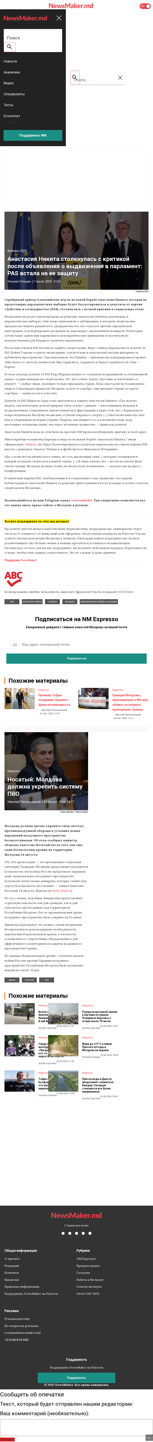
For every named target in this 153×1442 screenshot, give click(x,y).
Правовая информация (21, 1286)
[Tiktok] (83, 1233)
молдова (70, 601)
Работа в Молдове (90, 1280)
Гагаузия (83, 1272)
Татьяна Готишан (19, 281)
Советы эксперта (89, 1286)
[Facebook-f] (63, 1233)
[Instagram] (76, 1233)
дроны (12, 980)
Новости (43, 689)
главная (52, 601)
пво (47, 980)
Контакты (11, 1272)
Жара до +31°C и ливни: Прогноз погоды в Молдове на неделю (97, 1047)
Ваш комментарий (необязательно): (44, 1413)
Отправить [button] (7, 1439)
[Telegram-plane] (89, 1233)
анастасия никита (32, 601)
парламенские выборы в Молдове (98, 601)
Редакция (11, 1266)
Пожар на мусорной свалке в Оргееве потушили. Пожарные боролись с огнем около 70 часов (99, 1016)
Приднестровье (88, 1266)
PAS (12, 601)
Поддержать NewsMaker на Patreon (31, 1293)
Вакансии (11, 1280)
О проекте (12, 1258)
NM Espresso (86, 1258)
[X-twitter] (69, 1233)
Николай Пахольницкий (54, 710)
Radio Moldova (62, 890)
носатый (29, 980)
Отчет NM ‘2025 (87, 1293)
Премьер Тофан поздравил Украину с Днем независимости (54, 699)
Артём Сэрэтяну (47, 1028)
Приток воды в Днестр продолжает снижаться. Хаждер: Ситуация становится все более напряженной (98, 1085)
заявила (30, 444)
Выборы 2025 (17, 251)
